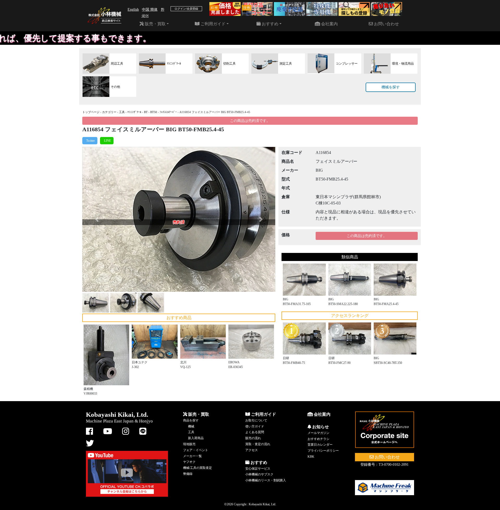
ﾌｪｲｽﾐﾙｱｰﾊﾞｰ (168, 112)
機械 (191, 426)
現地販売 (189, 444)
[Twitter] (89, 140)
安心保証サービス (257, 468)
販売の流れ (253, 438)
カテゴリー (109, 112)
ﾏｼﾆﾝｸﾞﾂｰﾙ (134, 112)
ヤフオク (189, 462)
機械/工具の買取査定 (197, 468)
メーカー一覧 (192, 456)
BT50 (153, 112)
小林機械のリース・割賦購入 (265, 480)
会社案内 (329, 24)
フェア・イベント (195, 450)
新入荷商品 (196, 438)
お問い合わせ (386, 24)
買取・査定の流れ (257, 444)
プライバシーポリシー (323, 450)
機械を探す (391, 87)
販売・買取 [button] (155, 24)
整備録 (187, 474)
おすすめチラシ (318, 439)
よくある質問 (254, 432)
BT (146, 112)
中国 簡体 (150, 9)
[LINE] (107, 140)
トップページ (90, 112)
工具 (122, 112)
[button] (96, 219)
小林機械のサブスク (259, 474)
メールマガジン (318, 433)
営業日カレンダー (320, 444)
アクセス (251, 450)
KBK (311, 456)
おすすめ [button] (269, 24)
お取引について (256, 420)
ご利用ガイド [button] (212, 24)
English (133, 9)
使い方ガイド (254, 426)
